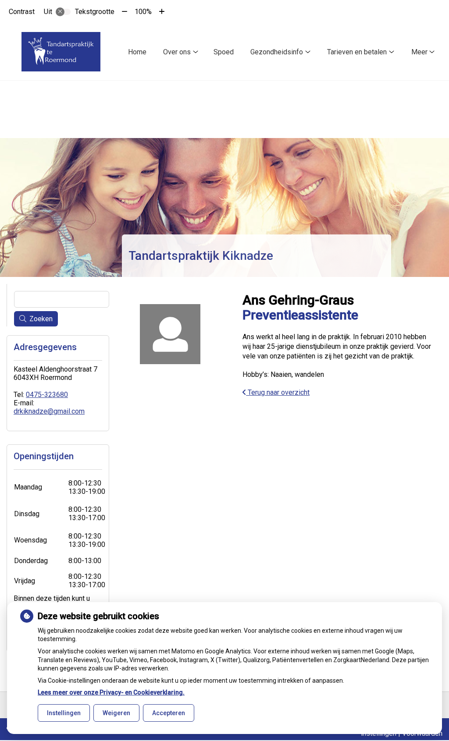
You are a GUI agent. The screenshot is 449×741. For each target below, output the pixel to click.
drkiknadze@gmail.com (49, 411)
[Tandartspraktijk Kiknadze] (60, 51)
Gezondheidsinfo (276, 52)
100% (143, 11)
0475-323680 (47, 394)
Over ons (177, 52)
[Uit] (63, 12)
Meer (419, 52)
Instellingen (64, 712)
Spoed (224, 52)
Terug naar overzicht (278, 392)
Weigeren (116, 712)
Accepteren (168, 712)
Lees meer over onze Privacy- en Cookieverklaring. (111, 692)
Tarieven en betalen (357, 52)
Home (137, 52)
